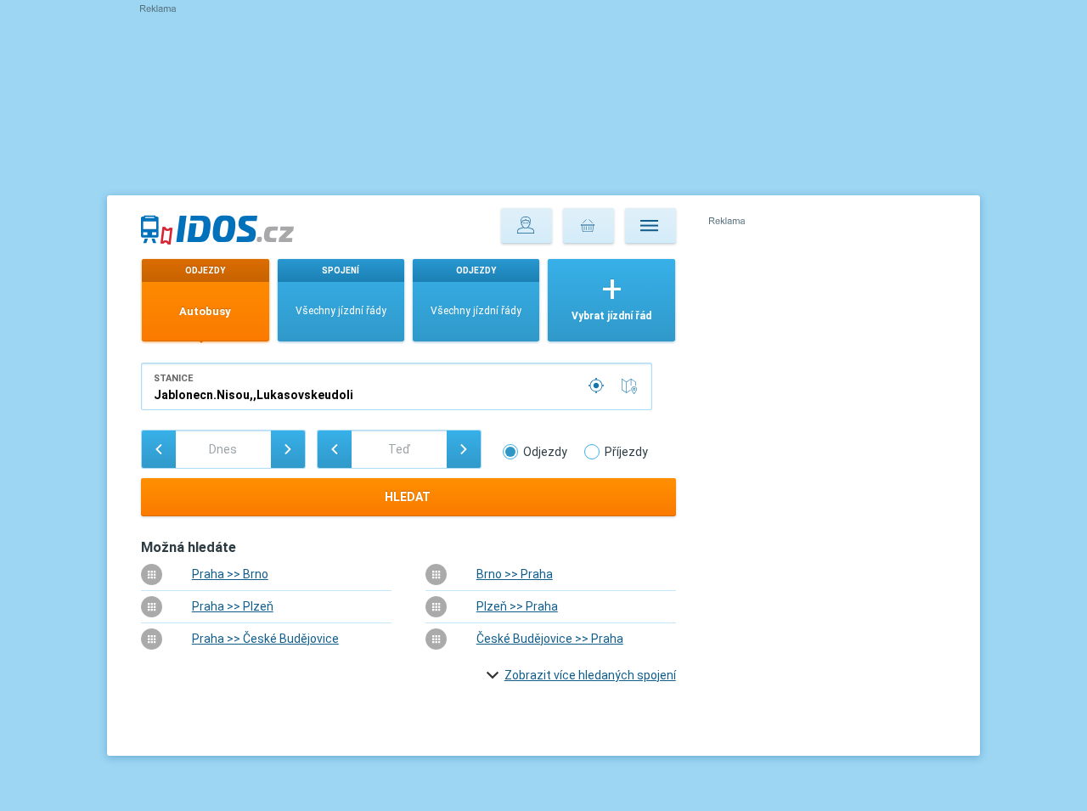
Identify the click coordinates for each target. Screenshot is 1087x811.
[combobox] (397, 386)
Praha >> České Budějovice (265, 638)
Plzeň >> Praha (517, 606)
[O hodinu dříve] (335, 449)
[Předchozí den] (159, 449)
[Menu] (650, 226)
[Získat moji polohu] (598, 386)
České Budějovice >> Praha (549, 638)
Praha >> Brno (230, 574)
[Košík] (588, 226)
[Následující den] (288, 449)
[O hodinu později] (464, 449)
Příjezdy (626, 452)
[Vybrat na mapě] (633, 386)
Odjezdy (545, 452)
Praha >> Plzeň (232, 606)
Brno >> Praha (514, 574)
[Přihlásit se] (526, 226)
